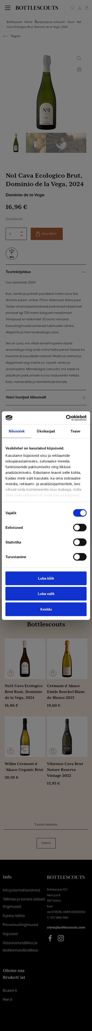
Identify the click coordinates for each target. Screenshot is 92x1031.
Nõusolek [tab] (17, 431)
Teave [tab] (75, 431)
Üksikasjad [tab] (46, 431)
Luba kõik (46, 578)
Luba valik (46, 594)
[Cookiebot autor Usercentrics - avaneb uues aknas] (66, 418)
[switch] (80, 527)
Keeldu (46, 609)
